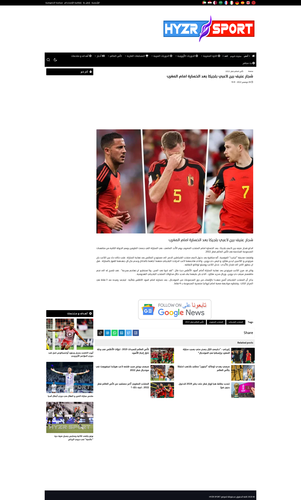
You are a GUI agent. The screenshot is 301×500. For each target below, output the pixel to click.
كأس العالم (116, 56)
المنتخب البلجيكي (236, 322)
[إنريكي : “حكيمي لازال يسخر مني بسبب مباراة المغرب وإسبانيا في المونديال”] (215, 355)
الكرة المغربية (210, 56)
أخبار (99, 56)
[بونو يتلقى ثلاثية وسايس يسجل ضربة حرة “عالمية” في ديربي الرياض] (69, 421)
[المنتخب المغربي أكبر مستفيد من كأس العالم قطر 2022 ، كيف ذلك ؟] (134, 390)
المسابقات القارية (136, 56)
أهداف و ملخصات (80, 56)
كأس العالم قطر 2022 (234, 71)
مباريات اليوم (235, 56)
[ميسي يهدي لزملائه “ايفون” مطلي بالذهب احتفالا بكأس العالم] (215, 373)
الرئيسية (96, 3)
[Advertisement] (103, 29)
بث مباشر (247, 63)
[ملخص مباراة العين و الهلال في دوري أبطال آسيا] (69, 380)
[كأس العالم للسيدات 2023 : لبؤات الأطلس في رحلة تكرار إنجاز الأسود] (134, 355)
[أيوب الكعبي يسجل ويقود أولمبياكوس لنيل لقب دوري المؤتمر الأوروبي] (69, 338)
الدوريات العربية (161, 56)
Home (250, 71)
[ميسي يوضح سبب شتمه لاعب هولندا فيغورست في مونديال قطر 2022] (134, 373)
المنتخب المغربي (216, 322)
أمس (246, 56)
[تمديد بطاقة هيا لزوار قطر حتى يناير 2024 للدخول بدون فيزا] (215, 390)
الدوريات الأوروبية (186, 56)
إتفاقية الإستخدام (72, 3)
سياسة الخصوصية (54, 3)
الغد (226, 56)
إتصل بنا (86, 3)
